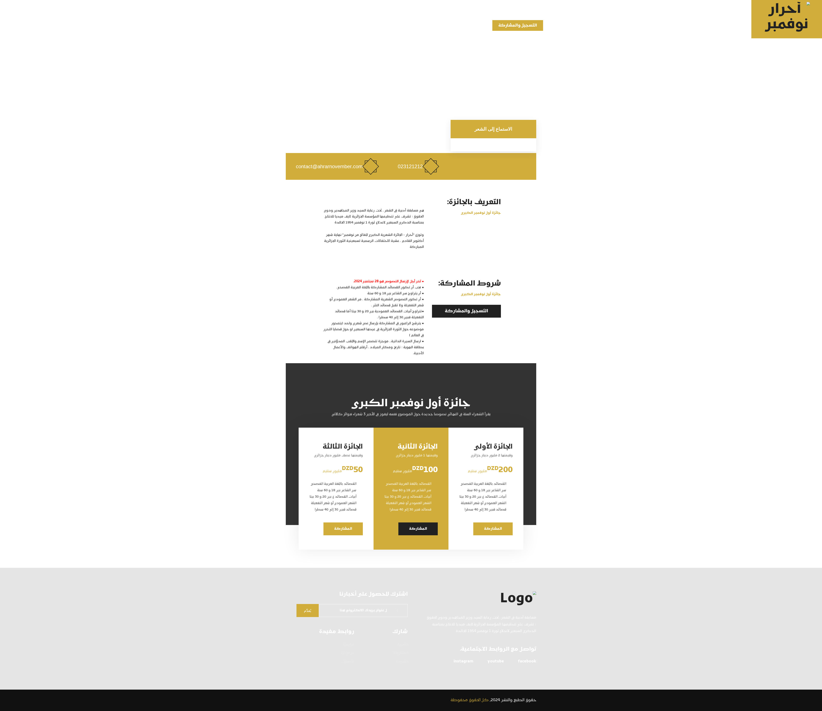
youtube (495, 661)
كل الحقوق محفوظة (470, 700)
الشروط (402, 662)
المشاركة (493, 529)
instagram (463, 661)
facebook (527, 661)
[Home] (475, 599)
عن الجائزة (557, 26)
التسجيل (402, 645)
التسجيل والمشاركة (517, 25)
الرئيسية (575, 26)
